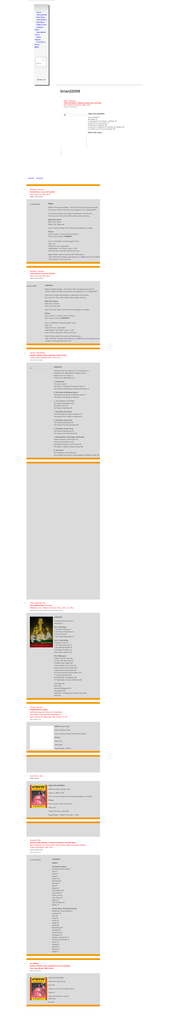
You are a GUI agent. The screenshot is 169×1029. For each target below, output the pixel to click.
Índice (83, 257)
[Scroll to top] (27, 181)
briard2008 (70, 91)
